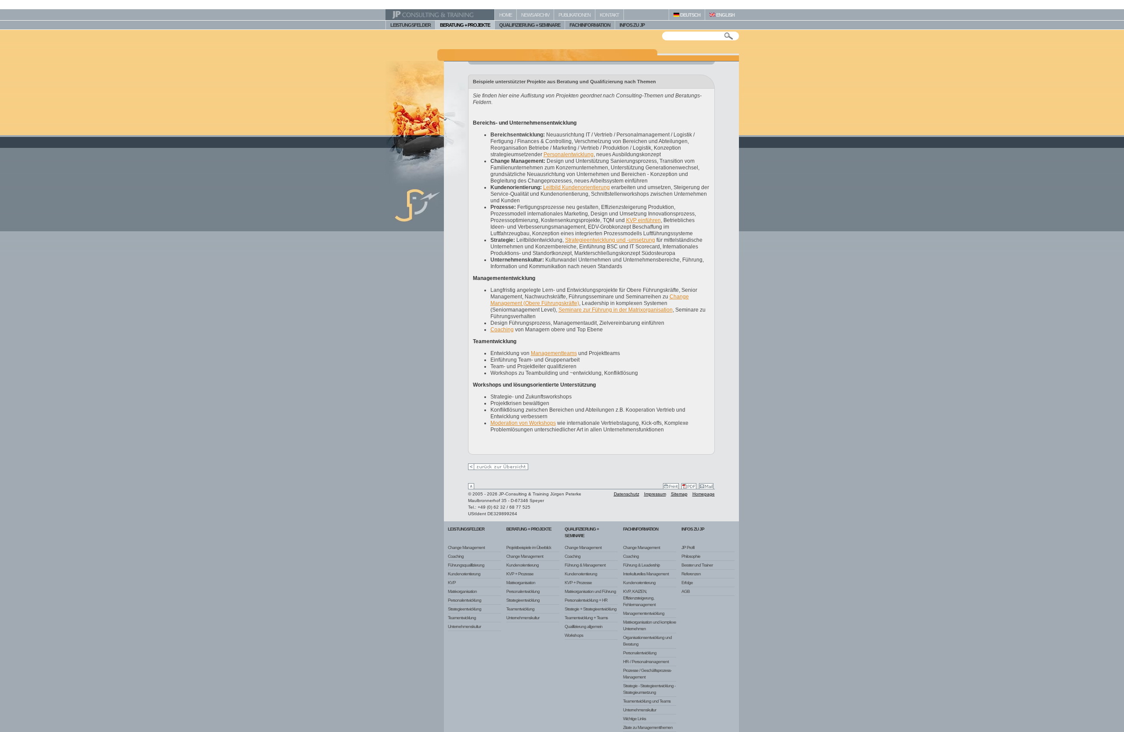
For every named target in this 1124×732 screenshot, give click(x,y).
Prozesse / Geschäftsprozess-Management (647, 673)
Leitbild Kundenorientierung (576, 187)
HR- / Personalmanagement (646, 661)
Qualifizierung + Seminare (582, 532)
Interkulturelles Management (646, 573)
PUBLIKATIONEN (574, 15)
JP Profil (687, 547)
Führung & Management (585, 565)
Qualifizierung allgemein (583, 626)
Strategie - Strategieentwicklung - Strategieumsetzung (649, 689)
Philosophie (690, 556)
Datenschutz (626, 494)
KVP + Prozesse (519, 573)
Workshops (574, 635)
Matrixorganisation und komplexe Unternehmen (649, 625)
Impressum (655, 494)
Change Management (466, 547)
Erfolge (687, 582)
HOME (505, 15)
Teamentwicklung (462, 617)
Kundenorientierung (464, 573)
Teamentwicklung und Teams (646, 701)
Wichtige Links (634, 718)
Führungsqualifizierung (466, 565)
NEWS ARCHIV (535, 15)
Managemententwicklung (643, 613)
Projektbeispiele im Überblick (528, 547)
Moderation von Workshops (523, 423)
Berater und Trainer (697, 565)
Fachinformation (640, 529)
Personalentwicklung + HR (586, 600)
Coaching (502, 330)
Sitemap (679, 494)
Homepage (703, 494)
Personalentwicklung (569, 154)
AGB (685, 591)
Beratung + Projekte (528, 529)
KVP (452, 582)
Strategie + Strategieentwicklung (590, 608)
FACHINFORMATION (589, 25)
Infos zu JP (692, 529)
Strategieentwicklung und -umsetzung (610, 240)
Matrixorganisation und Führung (590, 591)
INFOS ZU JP (632, 25)
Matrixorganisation (462, 591)
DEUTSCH (689, 15)
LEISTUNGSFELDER (410, 25)
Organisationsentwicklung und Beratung (647, 640)
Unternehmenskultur (464, 626)
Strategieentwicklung (464, 608)
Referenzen (691, 573)
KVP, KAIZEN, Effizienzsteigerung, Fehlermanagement (639, 598)
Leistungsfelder (466, 529)
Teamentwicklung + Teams (586, 617)
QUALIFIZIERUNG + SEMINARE (529, 25)
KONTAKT (609, 15)
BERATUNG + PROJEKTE (465, 25)
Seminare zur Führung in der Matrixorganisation (615, 310)
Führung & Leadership (641, 565)
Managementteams (554, 353)
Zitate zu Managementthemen (648, 727)
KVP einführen (643, 220)
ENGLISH (725, 15)
